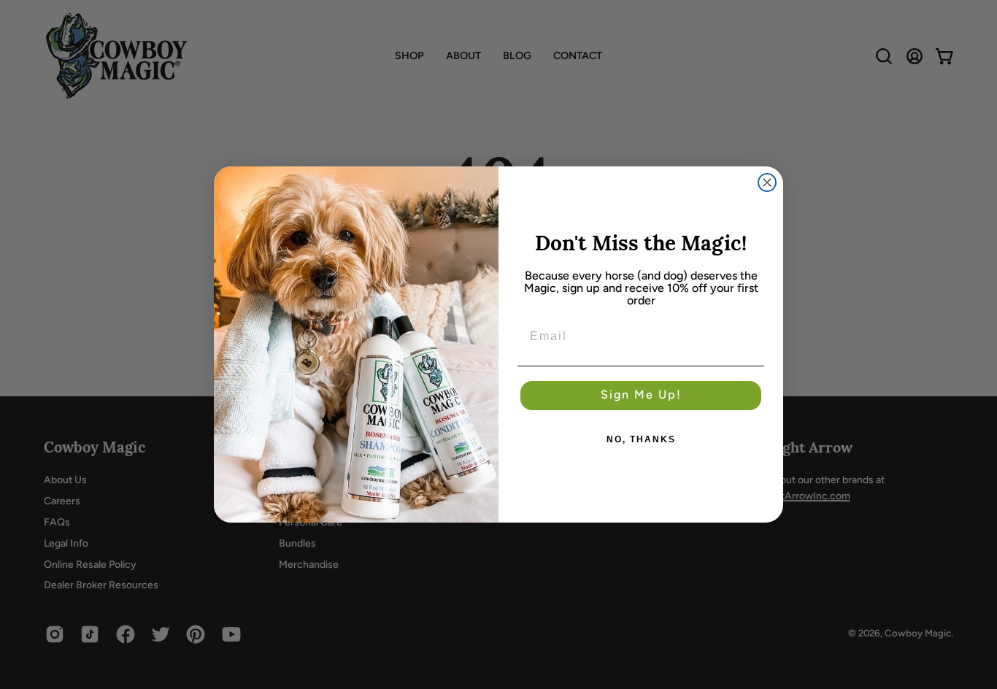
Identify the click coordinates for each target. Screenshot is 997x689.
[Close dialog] (767, 182)
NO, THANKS (641, 439)
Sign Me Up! (641, 395)
